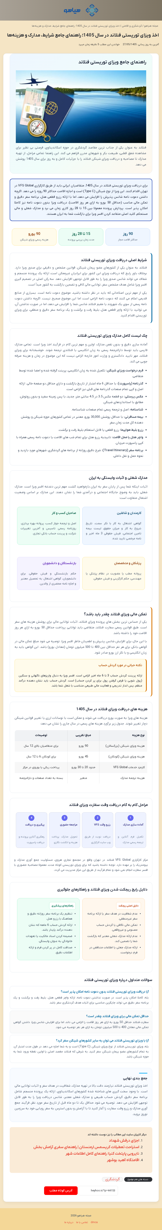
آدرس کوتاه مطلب (60, 1191)
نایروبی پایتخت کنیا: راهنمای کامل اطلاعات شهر (102, 1153)
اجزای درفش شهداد (124, 1140)
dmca (94, 1222)
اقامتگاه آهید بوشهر (123, 1160)
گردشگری (112, 1179)
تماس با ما (82, 1222)
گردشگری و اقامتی (132, 26)
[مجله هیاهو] (81, 10)
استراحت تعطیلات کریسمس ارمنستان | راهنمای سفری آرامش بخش (86, 1147)
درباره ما (68, 1222)
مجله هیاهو (151, 26)
